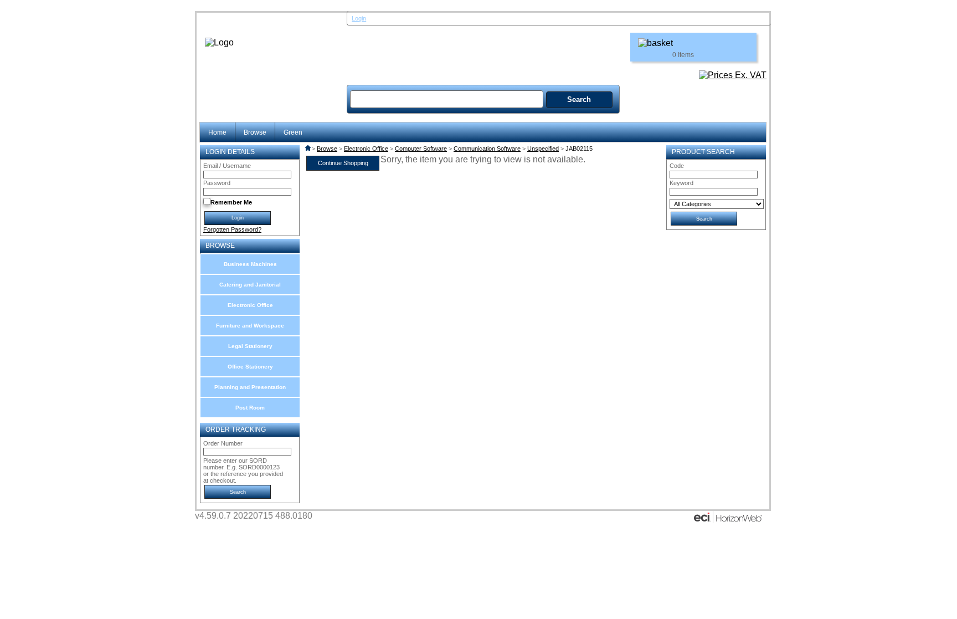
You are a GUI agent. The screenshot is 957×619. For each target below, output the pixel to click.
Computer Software (421, 148)
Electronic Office (250, 305)
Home (217, 132)
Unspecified (543, 148)
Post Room (250, 408)
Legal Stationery (250, 346)
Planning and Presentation (250, 387)
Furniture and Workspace (250, 326)
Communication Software (487, 148)
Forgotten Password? (232, 229)
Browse (255, 132)
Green (293, 132)
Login (359, 18)
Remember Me (231, 202)
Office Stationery (250, 367)
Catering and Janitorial (250, 285)
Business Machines (250, 264)
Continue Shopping (343, 163)
